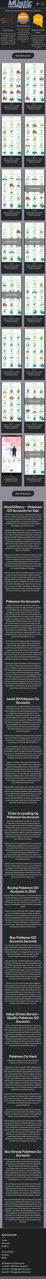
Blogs (4, 1257)
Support (5, 1246)
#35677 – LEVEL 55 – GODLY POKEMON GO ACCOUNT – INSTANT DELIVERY (34, 373)
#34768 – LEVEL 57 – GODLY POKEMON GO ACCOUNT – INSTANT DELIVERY (11, 373)
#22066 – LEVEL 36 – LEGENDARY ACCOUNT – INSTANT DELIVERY (11, 479)
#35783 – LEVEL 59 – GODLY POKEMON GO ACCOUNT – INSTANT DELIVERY (34, 426)
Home (4, 1240)
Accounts (6, 1243)
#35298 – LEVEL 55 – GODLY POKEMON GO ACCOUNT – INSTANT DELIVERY (11, 426)
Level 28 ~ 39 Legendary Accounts (16, 1269)
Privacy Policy (8, 1252)
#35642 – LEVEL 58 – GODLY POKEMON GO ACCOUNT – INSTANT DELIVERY (34, 320)
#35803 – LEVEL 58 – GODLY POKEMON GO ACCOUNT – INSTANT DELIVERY (34, 267)
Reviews (5, 1254)
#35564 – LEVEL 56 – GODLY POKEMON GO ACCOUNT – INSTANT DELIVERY (11, 107)
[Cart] (37, 3)
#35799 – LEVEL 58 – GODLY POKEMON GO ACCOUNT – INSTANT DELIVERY (11, 214)
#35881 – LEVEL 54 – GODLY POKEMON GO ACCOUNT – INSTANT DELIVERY (34, 479)
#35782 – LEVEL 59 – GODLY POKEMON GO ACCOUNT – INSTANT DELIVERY (34, 214)
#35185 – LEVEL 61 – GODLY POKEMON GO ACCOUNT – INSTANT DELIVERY (34, 160)
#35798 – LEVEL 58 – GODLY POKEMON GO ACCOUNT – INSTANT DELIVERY (34, 107)
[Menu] (42, 3)
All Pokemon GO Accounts (13, 1263)
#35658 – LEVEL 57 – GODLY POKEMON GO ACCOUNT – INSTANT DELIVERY (11, 160)
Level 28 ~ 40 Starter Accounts (15, 1266)
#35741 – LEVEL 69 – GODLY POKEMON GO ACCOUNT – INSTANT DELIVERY (11, 320)
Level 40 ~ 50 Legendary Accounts (16, 1272)
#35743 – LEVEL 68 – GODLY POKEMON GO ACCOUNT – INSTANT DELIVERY (11, 267)
